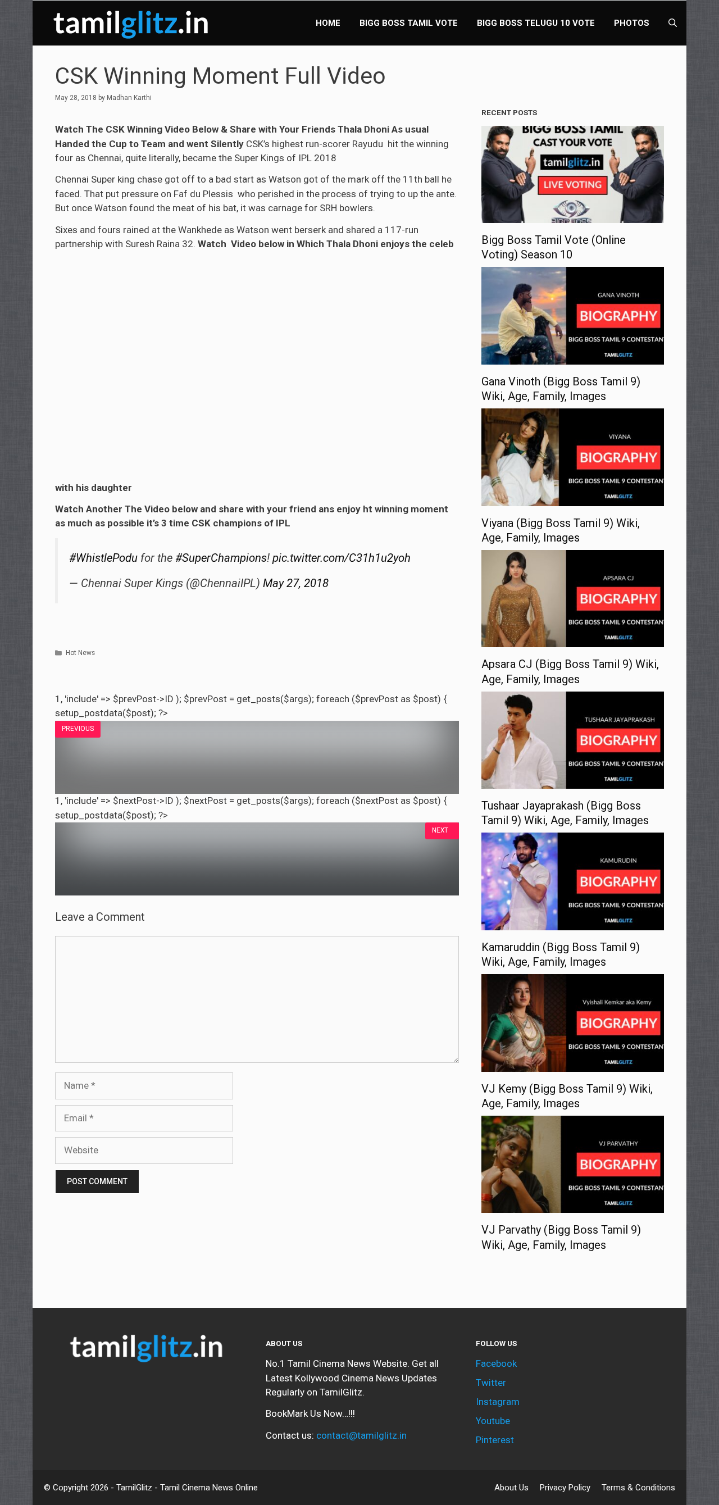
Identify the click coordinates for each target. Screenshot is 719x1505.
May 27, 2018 (296, 583)
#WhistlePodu (103, 558)
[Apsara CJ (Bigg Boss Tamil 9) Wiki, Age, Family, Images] (572, 639)
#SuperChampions (221, 558)
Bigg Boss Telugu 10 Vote (536, 23)
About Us (511, 1488)
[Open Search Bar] (672, 23)
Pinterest (495, 1439)
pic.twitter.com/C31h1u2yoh (341, 558)
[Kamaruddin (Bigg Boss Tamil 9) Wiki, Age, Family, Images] (572, 922)
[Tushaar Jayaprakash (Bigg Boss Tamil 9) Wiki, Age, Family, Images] (572, 781)
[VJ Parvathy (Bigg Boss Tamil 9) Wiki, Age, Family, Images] (572, 1205)
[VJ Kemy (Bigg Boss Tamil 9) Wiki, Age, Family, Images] (572, 1064)
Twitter (491, 1382)
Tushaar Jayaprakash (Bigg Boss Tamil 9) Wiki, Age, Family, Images (565, 813)
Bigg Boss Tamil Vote (409, 23)
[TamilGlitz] (133, 23)
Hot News (80, 653)
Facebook (496, 1363)
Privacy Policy (565, 1488)
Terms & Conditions (638, 1488)
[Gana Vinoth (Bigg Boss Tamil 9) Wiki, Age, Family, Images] (572, 356)
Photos (631, 23)
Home (328, 23)
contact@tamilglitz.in (361, 1435)
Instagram (498, 1401)
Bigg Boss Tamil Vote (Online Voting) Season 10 (553, 247)
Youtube (493, 1420)
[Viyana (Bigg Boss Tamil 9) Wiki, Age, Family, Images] (572, 498)
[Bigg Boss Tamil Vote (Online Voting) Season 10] (572, 215)
